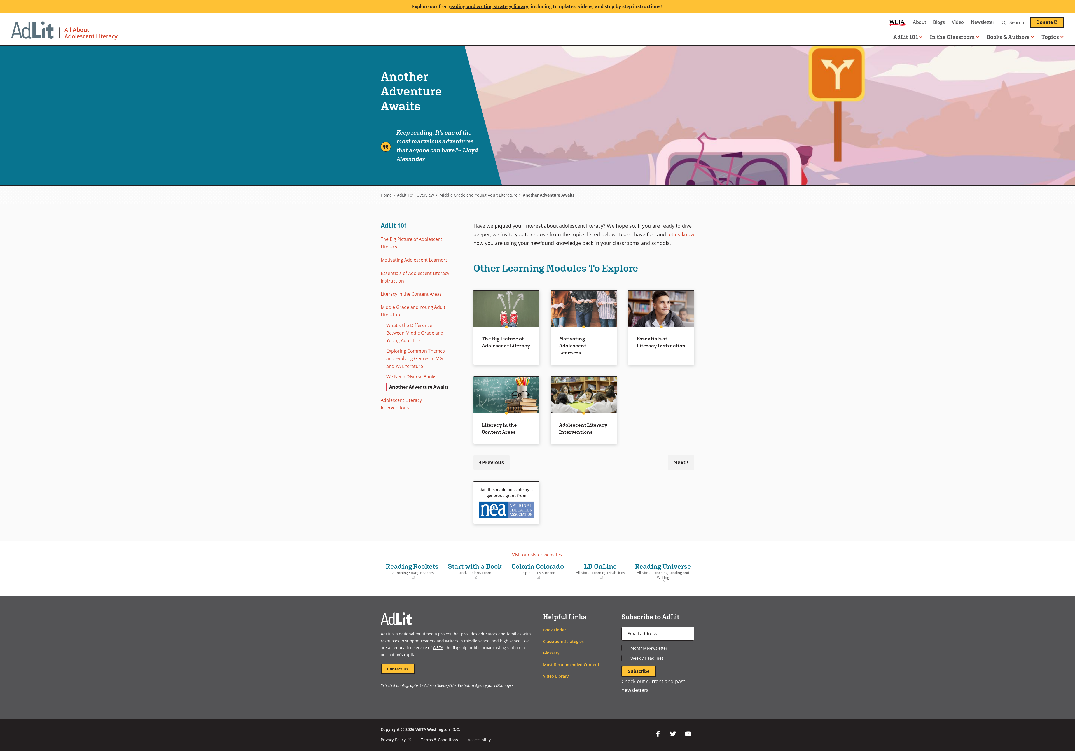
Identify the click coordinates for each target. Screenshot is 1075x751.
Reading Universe (662, 573)
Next (679, 462)
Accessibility (479, 739)
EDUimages (503, 685)
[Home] (64, 33)
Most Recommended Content (571, 664)
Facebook (658, 734)
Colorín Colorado (536, 571)
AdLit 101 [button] (905, 37)
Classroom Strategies (563, 641)
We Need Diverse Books (411, 377)
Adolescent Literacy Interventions (401, 404)
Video (958, 22)
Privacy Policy (396, 739)
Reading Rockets (411, 571)
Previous (493, 462)
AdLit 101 (394, 225)
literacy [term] (594, 225)
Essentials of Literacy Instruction (661, 342)
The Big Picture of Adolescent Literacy (411, 243)
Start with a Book (474, 571)
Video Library (556, 676)
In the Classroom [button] (952, 37)
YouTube (688, 734)
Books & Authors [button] (1008, 37)
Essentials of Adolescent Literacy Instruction (415, 277)
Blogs (939, 22)
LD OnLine (598, 571)
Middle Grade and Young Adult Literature (478, 195)
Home (386, 195)
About (919, 22)
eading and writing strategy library (489, 6)
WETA (897, 22)
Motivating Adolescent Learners (414, 260)
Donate (1050, 22)
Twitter (673, 734)
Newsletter (982, 22)
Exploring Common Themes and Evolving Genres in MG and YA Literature (415, 358)
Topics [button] (1050, 37)
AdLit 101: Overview (415, 195)
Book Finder (554, 630)
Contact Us (397, 668)
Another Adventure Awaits (419, 387)
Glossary (551, 653)
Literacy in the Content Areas (411, 294)
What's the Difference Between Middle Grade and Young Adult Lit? (414, 333)
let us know (680, 234)
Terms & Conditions (439, 739)
